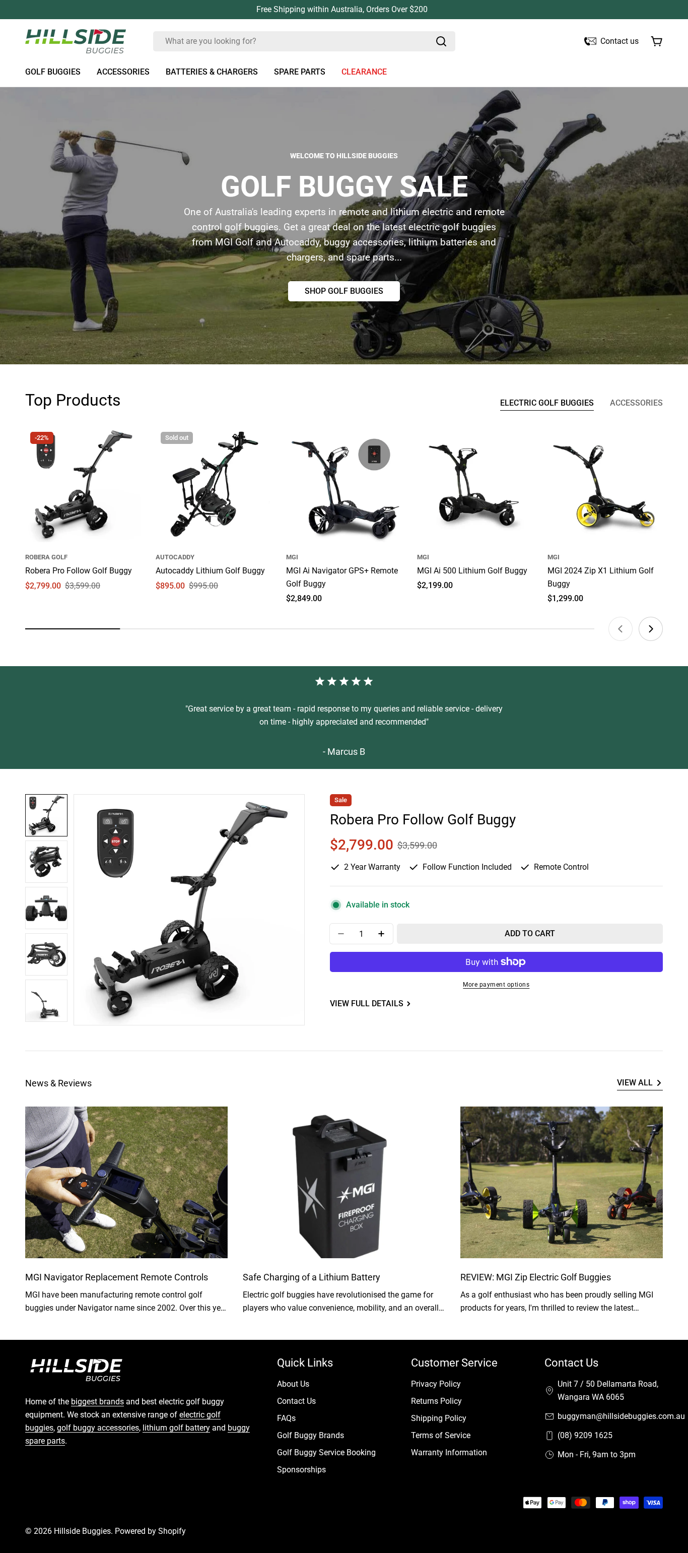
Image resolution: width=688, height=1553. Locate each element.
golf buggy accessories (98, 1428)
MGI (292, 557)
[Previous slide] (620, 629)
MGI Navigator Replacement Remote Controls (116, 1277)
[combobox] (304, 41)
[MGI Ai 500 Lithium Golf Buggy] (474, 484)
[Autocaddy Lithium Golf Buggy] (213, 484)
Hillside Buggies (82, 1531)
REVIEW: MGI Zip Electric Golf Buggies (535, 1277)
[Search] (441, 41)
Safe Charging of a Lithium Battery (311, 1277)
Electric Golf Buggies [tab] (547, 403)
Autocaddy (175, 557)
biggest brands (97, 1401)
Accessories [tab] (636, 403)
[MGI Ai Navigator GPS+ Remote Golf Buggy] (343, 484)
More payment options (496, 984)
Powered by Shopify (150, 1531)
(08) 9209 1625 (585, 1435)
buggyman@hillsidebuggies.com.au (621, 1416)
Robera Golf (46, 557)
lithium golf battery (176, 1428)
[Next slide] (651, 629)
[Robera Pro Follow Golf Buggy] (83, 484)
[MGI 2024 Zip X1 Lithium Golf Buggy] (605, 484)
